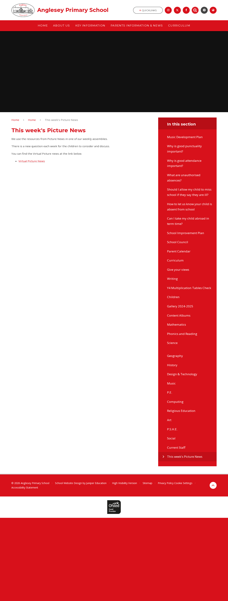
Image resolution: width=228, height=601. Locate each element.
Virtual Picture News (32, 161)
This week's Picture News (61, 120)
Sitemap (147, 483)
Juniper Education (96, 483)
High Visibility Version (124, 483)
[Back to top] (213, 485)
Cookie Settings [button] (183, 483)
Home (15, 120)
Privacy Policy (165, 483)
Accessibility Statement (24, 487)
